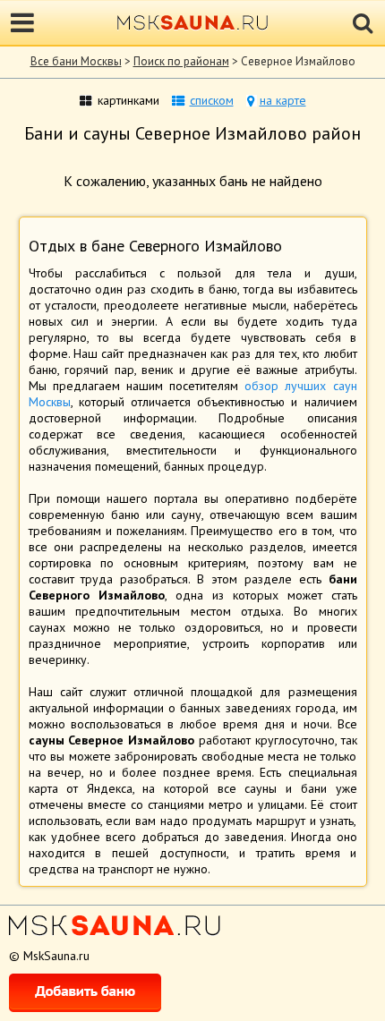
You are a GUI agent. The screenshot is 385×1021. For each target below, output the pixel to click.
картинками (128, 100)
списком (212, 100)
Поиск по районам (181, 61)
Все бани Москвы (76, 61)
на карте (283, 100)
